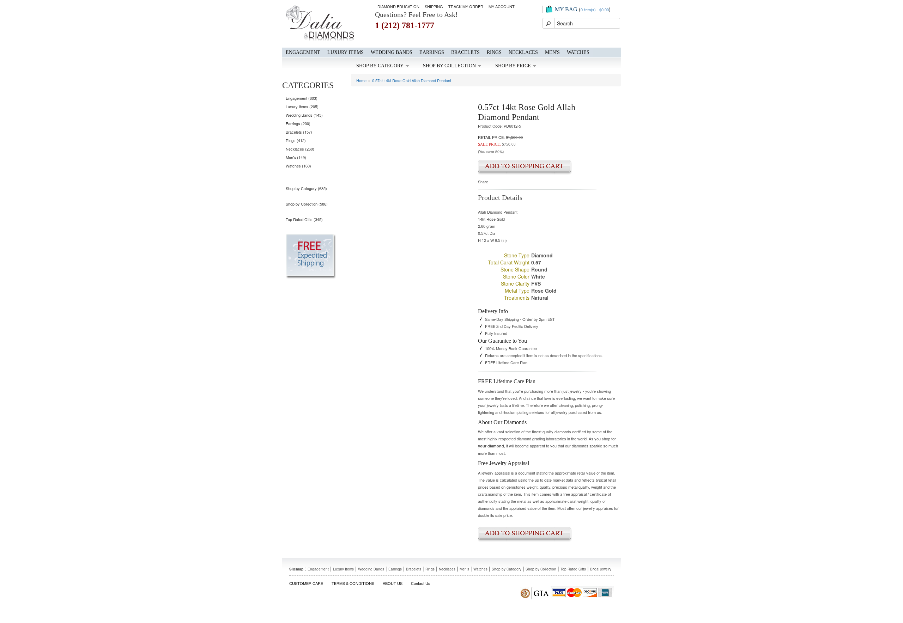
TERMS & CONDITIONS (353, 583)
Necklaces (523, 52)
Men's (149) (296, 157)
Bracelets (465, 52)
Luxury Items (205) (302, 106)
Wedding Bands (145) (304, 115)
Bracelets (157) (299, 132)
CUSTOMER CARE (306, 583)
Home (361, 80)
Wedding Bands (391, 52)
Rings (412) (296, 140)
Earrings (431, 52)
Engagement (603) (301, 98)
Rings (494, 52)
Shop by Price (513, 65)
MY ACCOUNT (502, 6)
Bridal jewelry (600, 569)
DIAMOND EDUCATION (398, 6)
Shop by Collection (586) (307, 204)
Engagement (303, 52)
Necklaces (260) (300, 149)
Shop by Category (380, 65)
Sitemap (296, 569)
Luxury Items (345, 52)
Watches (578, 52)
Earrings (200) (298, 123)
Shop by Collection (449, 65)
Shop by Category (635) (306, 188)
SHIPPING (434, 6)
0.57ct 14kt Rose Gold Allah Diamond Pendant (411, 80)
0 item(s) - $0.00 (595, 9)
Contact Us (420, 583)
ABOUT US (392, 583)
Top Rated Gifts (573, 569)
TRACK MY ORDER (465, 6)
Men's (552, 52)
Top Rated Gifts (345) (304, 219)
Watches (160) (298, 166)
